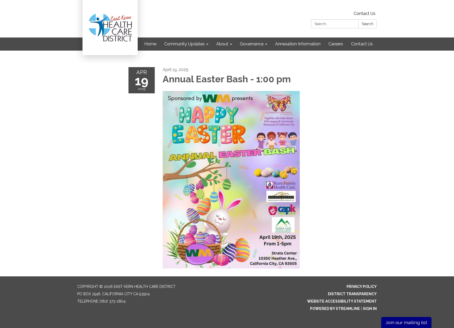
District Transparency (352, 294)
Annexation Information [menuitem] (298, 43)
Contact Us (364, 13)
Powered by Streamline (335, 309)
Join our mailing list (406, 322)
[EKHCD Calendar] (231, 179)
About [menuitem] (222, 43)
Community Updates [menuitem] (184, 43)
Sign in (370, 309)
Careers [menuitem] (335, 43)
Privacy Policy (362, 286)
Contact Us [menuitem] (362, 43)
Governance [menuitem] (252, 43)
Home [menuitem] (150, 43)
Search (367, 24)
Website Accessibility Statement (342, 301)
